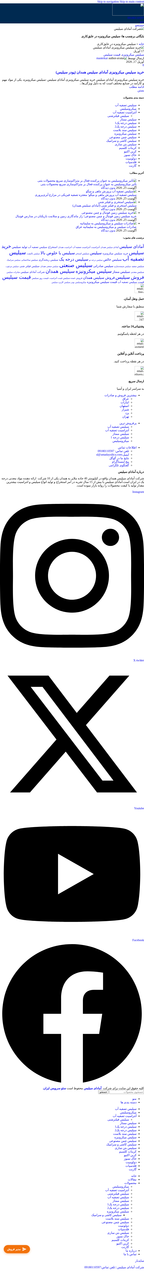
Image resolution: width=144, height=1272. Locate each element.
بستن (140, 90)
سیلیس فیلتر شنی (30, 266)
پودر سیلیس (69, 282)
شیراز (125, 409)
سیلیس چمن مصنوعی (122, 137)
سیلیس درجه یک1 (125, 123)
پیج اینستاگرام (120, 461)
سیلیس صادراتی (103, 266)
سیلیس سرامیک (13, 260)
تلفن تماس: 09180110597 (113, 451)
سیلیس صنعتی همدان (49, 266)
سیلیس (96, 253)
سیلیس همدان (60, 271)
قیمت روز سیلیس (40, 278)
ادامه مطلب (136, 86)
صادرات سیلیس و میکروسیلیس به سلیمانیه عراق (106, 226)
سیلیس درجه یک (73, 259)
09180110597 (136, 17)
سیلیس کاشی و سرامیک (121, 140)
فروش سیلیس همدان (99, 278)
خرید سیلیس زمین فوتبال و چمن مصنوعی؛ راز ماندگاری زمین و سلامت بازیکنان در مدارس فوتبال (75, 216)
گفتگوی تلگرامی (119, 465)
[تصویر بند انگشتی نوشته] (87, 180)
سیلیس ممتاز (128, 119)
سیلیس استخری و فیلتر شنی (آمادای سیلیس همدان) (104, 205)
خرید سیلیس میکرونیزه (115, 253)
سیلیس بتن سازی (125, 144)
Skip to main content (132, 1)
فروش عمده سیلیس (72, 278)
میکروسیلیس (128, 108)
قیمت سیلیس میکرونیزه (102, 281)
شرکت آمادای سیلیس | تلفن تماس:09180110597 (114, 1267)
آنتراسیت (95, 247)
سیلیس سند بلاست (124, 130)
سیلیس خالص (112, 259)
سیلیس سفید (138, 266)
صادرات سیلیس (13, 272)
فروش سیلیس (130, 277)
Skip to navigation (108, 1)
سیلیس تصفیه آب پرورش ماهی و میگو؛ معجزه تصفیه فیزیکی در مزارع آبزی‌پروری (85, 194)
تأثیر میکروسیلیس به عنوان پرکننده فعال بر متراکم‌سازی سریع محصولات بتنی (88, 184)
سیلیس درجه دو (96, 260)
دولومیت (131, 158)
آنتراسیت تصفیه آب (124, 112)
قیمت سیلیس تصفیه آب (131, 282)
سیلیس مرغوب (12, 266)
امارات (125, 402)
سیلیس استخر (82, 253)
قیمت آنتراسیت (55, 278)
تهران (125, 416)
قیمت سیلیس (112, 54)
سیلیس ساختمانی (29, 260)
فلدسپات (130, 162)
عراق (125, 398)
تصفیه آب (33, 247)
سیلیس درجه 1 (120, 437)
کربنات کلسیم (127, 147)
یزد (127, 413)
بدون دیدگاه (108, 187)
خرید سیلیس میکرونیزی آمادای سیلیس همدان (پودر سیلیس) (100, 72)
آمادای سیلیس (131, 246)
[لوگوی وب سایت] (128, 14)
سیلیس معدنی (137, 272)
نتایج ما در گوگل (119, 458)
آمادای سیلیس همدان (109, 247)
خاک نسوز (130, 155)
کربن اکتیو (130, 151)
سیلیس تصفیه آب (125, 105)
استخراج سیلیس (48, 247)
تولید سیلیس (19, 246)
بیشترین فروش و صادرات (120, 395)
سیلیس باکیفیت (33, 254)
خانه (141, 44)
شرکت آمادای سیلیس (33, 272)
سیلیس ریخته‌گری (48, 259)
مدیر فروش (14, 1249)
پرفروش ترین (127, 423)
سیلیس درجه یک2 (125, 126)
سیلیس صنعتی (75, 265)
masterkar (102, 58)
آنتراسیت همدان (65, 247)
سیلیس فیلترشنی (118, 115)
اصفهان (124, 405)
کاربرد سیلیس (57, 282)
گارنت (132, 165)
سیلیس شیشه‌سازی (122, 266)
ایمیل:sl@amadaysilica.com (112, 454)
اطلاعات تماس (127, 447)
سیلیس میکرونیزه (133, 54)
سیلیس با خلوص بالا (57, 253)
